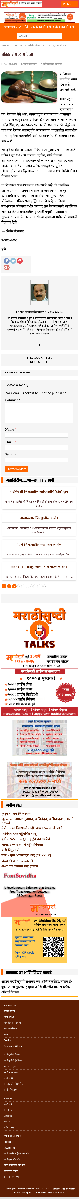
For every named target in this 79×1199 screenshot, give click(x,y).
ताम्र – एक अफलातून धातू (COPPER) (26, 855)
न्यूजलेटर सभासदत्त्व (12, 1022)
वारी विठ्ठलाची (10, 849)
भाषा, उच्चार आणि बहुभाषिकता (22, 844)
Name (10, 430)
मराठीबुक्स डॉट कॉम (12, 1159)
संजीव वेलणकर (29, 64)
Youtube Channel (12, 1136)
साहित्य (18, 45)
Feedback (9, 1040)
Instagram (9, 1147)
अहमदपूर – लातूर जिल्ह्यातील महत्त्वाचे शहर (39, 566)
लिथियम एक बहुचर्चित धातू (18, 833)
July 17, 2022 (10, 64)
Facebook (9, 1141)
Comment (12, 400)
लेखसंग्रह (8, 1098)
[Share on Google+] (7, 267)
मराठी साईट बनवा (11, 1072)
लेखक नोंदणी (9, 1011)
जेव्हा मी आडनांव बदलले (17, 861)
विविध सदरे (8, 1078)
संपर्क (6, 1034)
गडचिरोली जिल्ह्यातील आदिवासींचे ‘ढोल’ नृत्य (39, 491)
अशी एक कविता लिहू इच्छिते (19, 866)
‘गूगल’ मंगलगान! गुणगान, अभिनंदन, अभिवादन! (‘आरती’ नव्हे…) (37, 821)
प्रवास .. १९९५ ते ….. (13, 1066)
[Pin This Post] (20, 261)
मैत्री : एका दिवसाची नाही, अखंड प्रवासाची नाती (32, 828)
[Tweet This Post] (13, 261)
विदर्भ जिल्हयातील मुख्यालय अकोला (39, 544)
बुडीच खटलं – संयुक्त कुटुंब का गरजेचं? (26, 839)
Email (10, 442)
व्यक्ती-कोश (8, 1104)
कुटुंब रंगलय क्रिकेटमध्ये (16, 813)
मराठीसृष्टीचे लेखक (12, 1054)
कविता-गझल (9, 1127)
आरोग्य (7, 1121)
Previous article (39, 358)
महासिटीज (8, 1110)
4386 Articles (55, 312)
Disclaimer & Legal (13, 1046)
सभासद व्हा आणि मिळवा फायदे (29, 973)
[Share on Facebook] (7, 261)
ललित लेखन (48, 64)
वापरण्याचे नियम (10, 1028)
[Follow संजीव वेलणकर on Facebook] (39, 345)
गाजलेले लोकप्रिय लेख (13, 1083)
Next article (39, 362)
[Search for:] (39, 35)
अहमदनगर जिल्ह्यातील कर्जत (39, 518)
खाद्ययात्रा (8, 1115)
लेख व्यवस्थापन (10, 1005)
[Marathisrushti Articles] (39, 8)
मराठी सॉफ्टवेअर (10, 1089)
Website (11, 454)
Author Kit (9, 1016)
